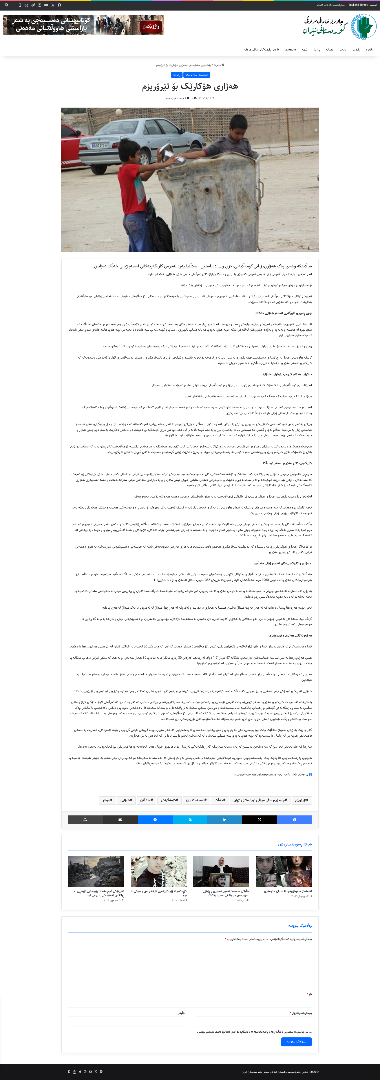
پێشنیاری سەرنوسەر (200, 65)
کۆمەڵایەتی (168, 800)
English (353, 5)
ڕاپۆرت (356, 49)
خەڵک (219, 800)
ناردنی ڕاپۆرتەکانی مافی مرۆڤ (261, 49)
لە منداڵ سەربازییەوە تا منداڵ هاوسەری (288, 891)
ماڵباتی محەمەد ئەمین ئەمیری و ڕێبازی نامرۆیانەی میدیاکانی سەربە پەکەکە (226, 893)
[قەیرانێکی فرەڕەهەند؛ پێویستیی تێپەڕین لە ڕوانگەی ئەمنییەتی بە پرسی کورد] (96, 871)
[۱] (310, 774)
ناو (309, 994)
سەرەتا (217, 65)
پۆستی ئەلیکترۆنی (301, 1013)
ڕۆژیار (316, 49)
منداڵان (145, 800)
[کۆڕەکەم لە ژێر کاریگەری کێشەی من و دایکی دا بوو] (159, 871)
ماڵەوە (370, 49)
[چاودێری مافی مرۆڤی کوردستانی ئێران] (340, 26)
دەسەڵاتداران (195, 800)
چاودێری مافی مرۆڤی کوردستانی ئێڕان (259, 800)
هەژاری (125, 800)
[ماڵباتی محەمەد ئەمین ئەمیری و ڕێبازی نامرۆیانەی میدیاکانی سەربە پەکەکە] (221, 871)
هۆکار (106, 800)
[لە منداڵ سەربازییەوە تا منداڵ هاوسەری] (284, 871)
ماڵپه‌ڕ (182, 1013)
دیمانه (329, 49)
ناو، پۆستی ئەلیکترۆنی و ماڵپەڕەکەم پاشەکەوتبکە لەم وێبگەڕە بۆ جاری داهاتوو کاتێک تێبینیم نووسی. (252, 1032)
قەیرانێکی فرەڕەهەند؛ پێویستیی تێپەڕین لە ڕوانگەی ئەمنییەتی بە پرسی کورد (99, 893)
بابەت (343, 49)
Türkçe (364, 5)
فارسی (373, 5)
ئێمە (304, 49)
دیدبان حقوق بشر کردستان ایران (259, 1072)
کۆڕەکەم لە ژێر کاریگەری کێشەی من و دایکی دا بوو (159, 893)
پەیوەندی (290, 49)
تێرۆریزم (300, 800)
